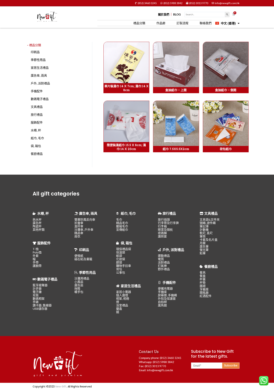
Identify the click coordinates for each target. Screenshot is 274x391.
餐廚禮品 (37, 154)
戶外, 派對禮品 (40, 83)
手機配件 (37, 91)
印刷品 (35, 52)
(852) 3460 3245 (170, 358)
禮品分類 (139, 23)
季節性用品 (38, 60)
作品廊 (160, 23)
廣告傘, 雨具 (39, 75)
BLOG (177, 14)
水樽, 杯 (36, 130)
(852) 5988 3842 (163, 362)
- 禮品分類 (34, 45)
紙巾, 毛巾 (37, 138)
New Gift (60, 386)
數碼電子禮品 (40, 99)
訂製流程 (182, 23)
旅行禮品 (37, 114)
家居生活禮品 (40, 68)
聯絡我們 (206, 23)
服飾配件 (37, 122)
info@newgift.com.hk (160, 370)
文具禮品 (37, 107)
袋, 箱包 (36, 146)
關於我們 (163, 14)
